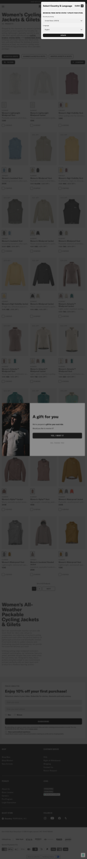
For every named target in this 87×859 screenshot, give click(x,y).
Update (63, 35)
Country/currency (48, 16)
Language (46, 25)
